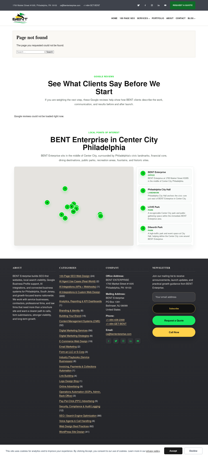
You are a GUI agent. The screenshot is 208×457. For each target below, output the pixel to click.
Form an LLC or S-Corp (71, 352)
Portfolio (158, 18)
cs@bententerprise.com (70, 5)
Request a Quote (174, 320)
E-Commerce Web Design (73, 341)
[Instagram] (152, 5)
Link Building (66, 375)
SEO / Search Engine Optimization (78, 415)
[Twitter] (138, 5)
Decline (193, 451)
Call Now (174, 332)
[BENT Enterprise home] (20, 18)
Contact (181, 18)
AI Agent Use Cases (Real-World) (77, 281)
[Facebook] (145, 5)
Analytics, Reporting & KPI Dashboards (80, 301)
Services (142, 18)
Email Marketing (68, 346)
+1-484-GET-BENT (91, 5)
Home (114, 18)
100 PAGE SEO (127, 18)
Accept (173, 451)
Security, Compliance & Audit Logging (79, 406)
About (170, 18)
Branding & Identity (69, 310)
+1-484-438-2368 (115, 319)
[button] (67, 207)
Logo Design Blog (69, 381)
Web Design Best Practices (74, 426)
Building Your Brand (70, 315)
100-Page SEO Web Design (74, 276)
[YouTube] (165, 5)
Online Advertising (69, 386)
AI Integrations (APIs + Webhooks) (77, 286)
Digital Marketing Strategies (74, 335)
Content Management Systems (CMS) (79, 321)
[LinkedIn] (158, 5)
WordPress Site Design (72, 431)
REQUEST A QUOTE (182, 5)
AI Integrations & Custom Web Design (79, 292)
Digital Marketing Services (73, 330)
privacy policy (153, 450)
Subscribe (174, 308)
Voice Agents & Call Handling (75, 421)
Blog (191, 18)
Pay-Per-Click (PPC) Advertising (76, 401)
